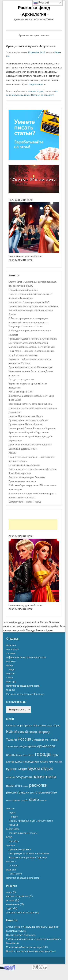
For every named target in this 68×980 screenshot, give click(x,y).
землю (44, 761)
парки (10, 785)
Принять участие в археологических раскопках (33, 306)
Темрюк (53, 739)
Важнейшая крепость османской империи (30, 404)
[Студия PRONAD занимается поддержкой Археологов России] (39, 969)
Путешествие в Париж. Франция (25, 424)
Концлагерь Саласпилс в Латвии (26, 326)
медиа (9, 665)
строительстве (46, 792)
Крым (11, 731)
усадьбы (24, 800)
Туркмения (12, 746)
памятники (44, 776)
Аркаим (12, 453)
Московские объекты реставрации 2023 (29, 302)
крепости (55, 761)
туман (9, 800)
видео (12, 669)
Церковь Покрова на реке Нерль (26, 416)
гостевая (10, 653)
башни (11, 755)
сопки (32, 793)
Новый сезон (27, 732)
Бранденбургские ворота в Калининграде (30, 367)
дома (18, 761)
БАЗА (9, 837)
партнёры (11, 681)
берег (25, 755)
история (32, 91)
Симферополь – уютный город (25, 501)
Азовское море (14, 725)
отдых (40, 91)
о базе (9, 677)
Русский (43, 2)
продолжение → (37, 84)
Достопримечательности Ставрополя (28, 343)
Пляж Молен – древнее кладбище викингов (32, 351)
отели (10, 777)
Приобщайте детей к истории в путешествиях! (33, 338)
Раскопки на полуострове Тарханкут (25, 694)
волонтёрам (12, 649)
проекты (10, 690)
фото (34, 799)
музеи (27, 95)
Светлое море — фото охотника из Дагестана (33, 469)
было (31, 755)
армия (31, 746)
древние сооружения (20, 849)
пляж (18, 785)
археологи (46, 746)
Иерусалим (17, 95)
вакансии (11, 645)
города (43, 754)
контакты (11, 661)
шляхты (43, 800)
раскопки (38, 785)
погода (25, 786)
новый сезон (15, 873)
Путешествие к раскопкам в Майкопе (28, 420)
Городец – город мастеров (22, 379)
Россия (24, 739)
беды (19, 755)
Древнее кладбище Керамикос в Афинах (30, 444)
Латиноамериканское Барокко (24, 465)
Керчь (56, 725)
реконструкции (17, 792)
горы (54, 755)
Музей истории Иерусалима (23, 355)
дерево (10, 761)
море (22, 769)
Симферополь (40, 739)
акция (23, 746)
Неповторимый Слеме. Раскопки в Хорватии (32, 428)
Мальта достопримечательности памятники (32, 347)
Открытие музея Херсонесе (23, 290)
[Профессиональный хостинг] (7, 969)
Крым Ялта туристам (20, 473)
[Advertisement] (33, 524)
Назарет (35, 95)
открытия (24, 777)
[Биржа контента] (34, 159)
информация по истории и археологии (26, 657)
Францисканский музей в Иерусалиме (30, 46)
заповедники (30, 761)
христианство (47, 95)
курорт (12, 769)
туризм (16, 800)
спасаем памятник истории (23, 833)
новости (10, 673)
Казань (50, 726)
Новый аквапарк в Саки (21, 391)
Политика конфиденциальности (22, 686)
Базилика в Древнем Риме (23, 449)
